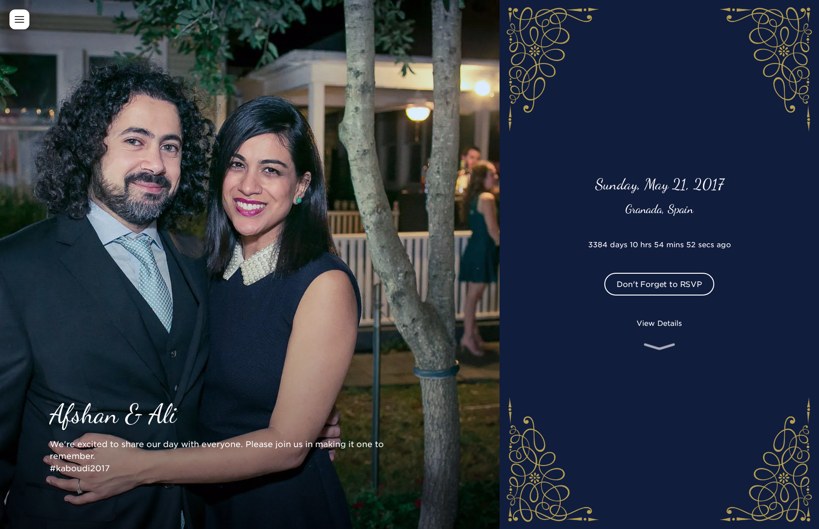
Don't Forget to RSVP (659, 283)
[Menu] (19, 19)
